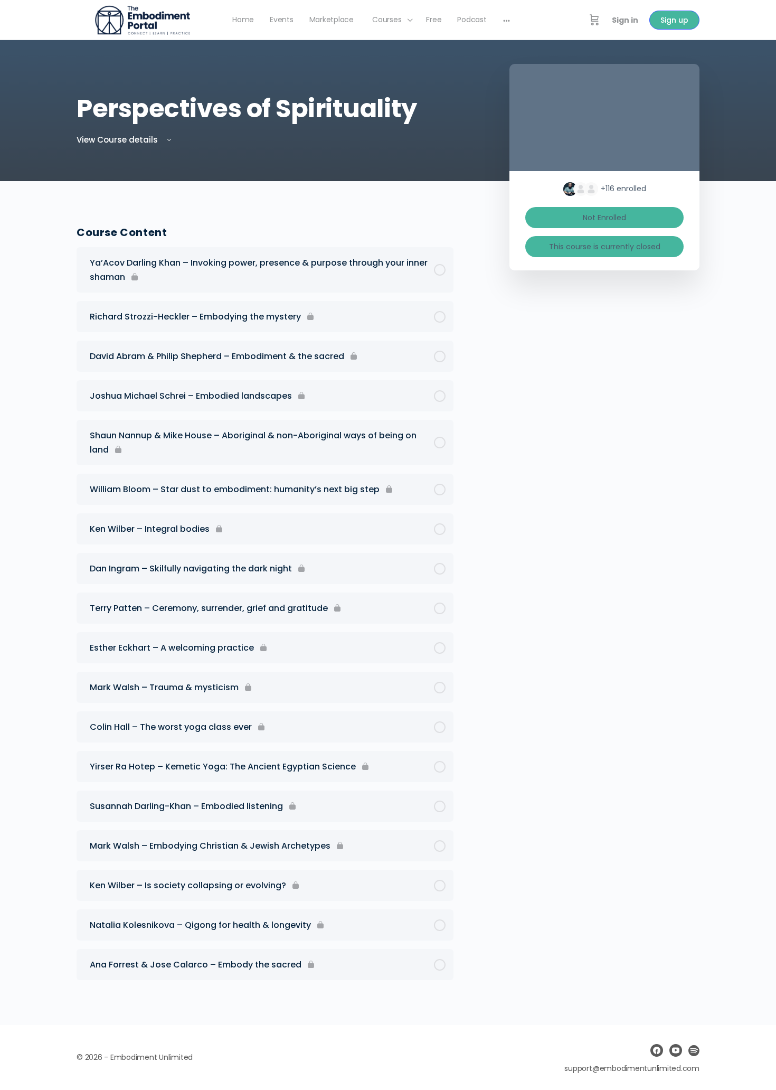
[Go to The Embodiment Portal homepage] (143, 19)
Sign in (625, 20)
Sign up (674, 20)
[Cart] (594, 20)
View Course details (118, 139)
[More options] (506, 20)
